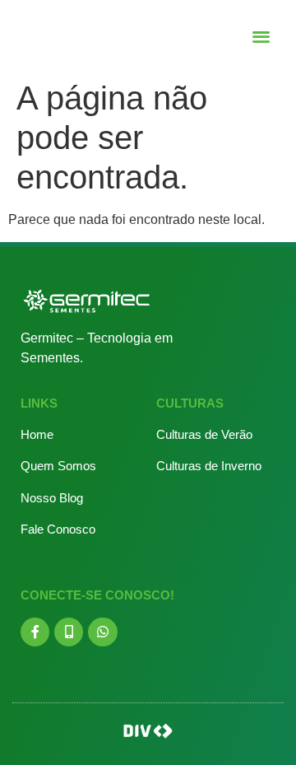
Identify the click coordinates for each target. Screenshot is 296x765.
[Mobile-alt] (68, 632)
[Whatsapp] (102, 632)
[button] (261, 35)
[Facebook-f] (35, 632)
